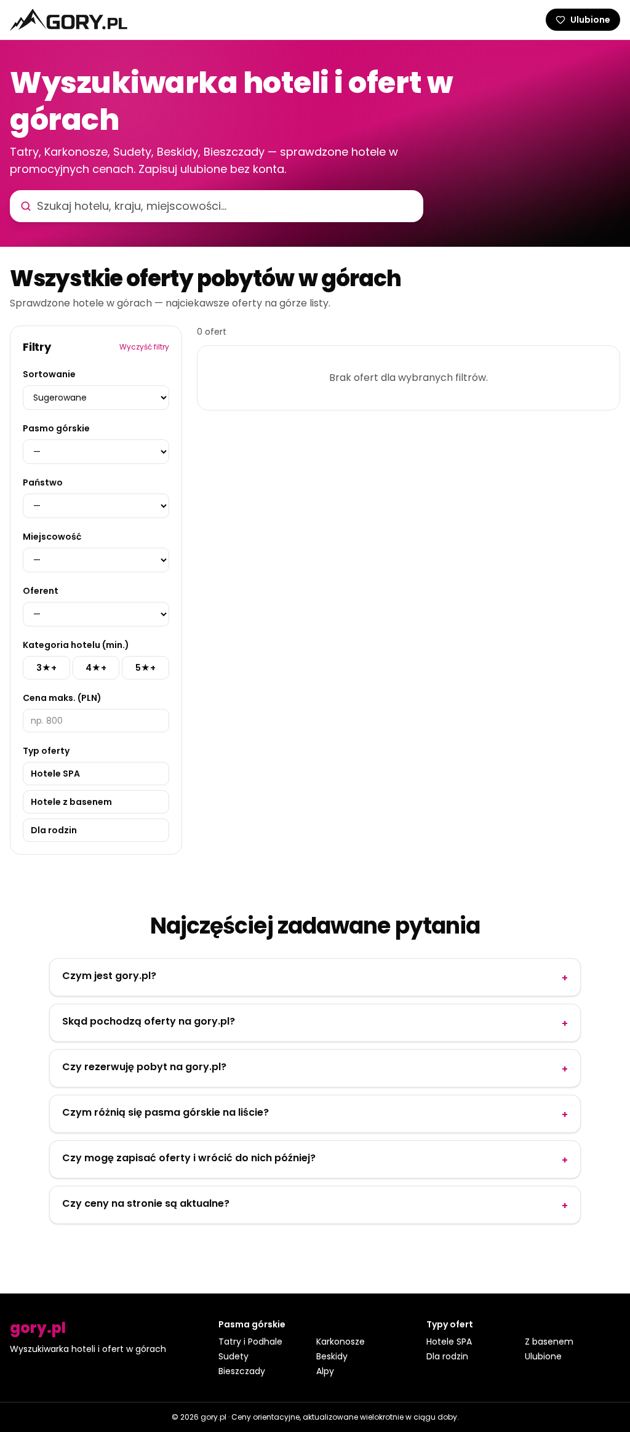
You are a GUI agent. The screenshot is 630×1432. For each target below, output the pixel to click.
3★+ (46, 668)
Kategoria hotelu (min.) (76, 645)
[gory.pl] (68, 20)
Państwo (43, 482)
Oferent (40, 591)
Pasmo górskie (56, 428)
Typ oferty (46, 751)
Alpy (325, 1371)
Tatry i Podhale (250, 1341)
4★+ (96, 668)
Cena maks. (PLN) (62, 698)
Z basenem (549, 1341)
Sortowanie (49, 374)
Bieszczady (241, 1371)
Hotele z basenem (71, 802)
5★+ (145, 668)
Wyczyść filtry (144, 347)
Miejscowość (52, 536)
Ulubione (543, 1356)
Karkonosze (340, 1341)
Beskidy (332, 1356)
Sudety (233, 1356)
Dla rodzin (54, 830)
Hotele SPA (55, 773)
